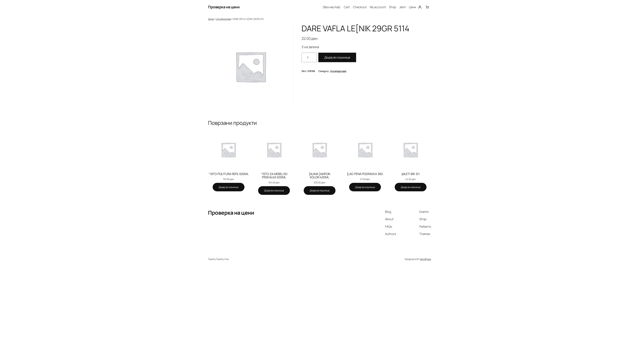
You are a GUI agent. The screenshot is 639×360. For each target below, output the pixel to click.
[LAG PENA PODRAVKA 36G (365, 174)
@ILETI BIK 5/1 (410, 174)
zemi (403, 7)
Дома (211, 18)
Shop (392, 7)
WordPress (425, 259)
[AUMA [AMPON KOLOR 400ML (319, 175)
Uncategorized (223, 18)
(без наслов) (331, 7)
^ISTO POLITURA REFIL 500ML (228, 174)
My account (378, 7)
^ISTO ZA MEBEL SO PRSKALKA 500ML (274, 175)
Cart (347, 7)
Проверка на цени (223, 7)
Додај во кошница (337, 57)
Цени (412, 7)
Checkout (359, 7)
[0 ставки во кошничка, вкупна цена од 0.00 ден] (427, 7)
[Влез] (420, 7)
